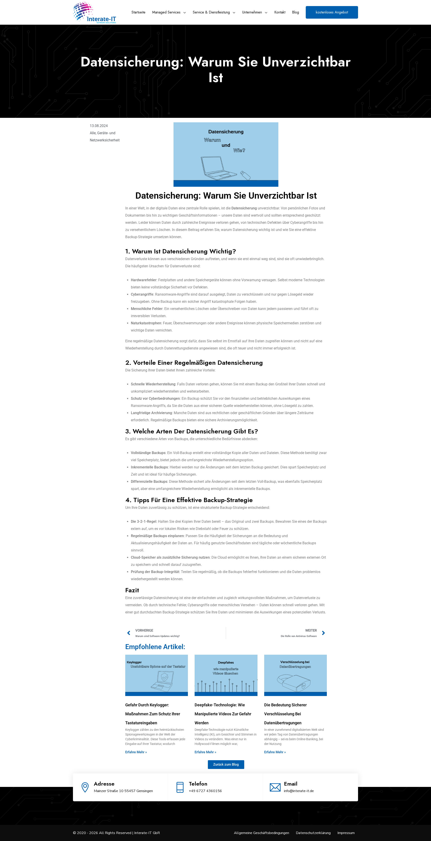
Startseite (138, 12)
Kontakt (279, 12)
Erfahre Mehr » (136, 752)
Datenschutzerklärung (313, 832)
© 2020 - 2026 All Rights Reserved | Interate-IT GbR (116, 832)
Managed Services (166, 12)
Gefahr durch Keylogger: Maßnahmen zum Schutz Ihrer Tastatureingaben (152, 714)
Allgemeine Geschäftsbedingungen (261, 832)
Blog (295, 12)
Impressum (346, 832)
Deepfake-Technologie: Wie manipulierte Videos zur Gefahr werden (223, 714)
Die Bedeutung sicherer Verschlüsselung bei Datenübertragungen (285, 714)
